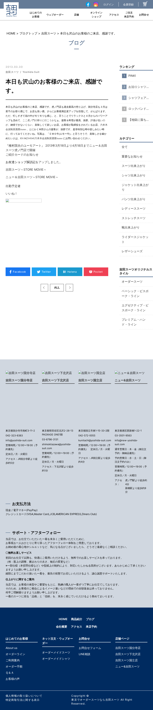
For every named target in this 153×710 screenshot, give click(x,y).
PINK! (132, 76)
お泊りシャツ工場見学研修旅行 (140, 87)
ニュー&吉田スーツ (128, 380)
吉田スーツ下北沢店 (55, 380)
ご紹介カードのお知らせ (22, 154)
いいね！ (12, 193)
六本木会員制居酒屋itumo (49, 138)
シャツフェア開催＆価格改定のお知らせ (140, 98)
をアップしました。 (48, 162)
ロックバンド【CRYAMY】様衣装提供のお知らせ (140, 108)
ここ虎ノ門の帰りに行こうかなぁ (41, 120)
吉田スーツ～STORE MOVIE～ (26, 169)
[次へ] (69, 287)
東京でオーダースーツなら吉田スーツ (95, 699)
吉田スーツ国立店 (90, 380)
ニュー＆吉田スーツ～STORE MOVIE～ (32, 177)
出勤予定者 (13, 186)
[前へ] (44, 287)
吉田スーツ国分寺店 (19, 380)
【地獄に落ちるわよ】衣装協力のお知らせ (140, 120)
